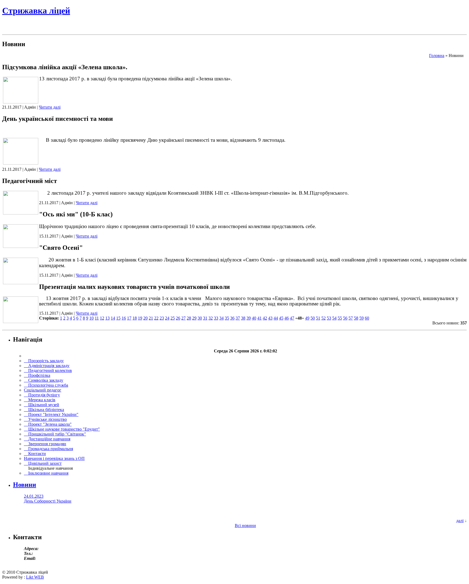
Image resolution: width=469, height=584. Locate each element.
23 (162, 318)
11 (97, 318)
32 (210, 318)
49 (307, 318)
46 (286, 318)
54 (334, 318)
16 (124, 318)
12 (102, 318)
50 (312, 318)
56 (345, 318)
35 (227, 318)
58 (356, 318)
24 (167, 318)
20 (145, 318)
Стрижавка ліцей (36, 10)
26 (178, 318)
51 (318, 318)
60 (367, 318)
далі (460, 520)
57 (350, 318)
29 (194, 318)
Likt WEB (35, 577)
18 (134, 318)
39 (248, 318)
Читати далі (50, 107)
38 (243, 318)
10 (91, 318)
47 (292, 318)
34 (221, 318)
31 (205, 318)
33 (216, 318)
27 (183, 318)
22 (156, 318)
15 (118, 318)
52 (323, 318)
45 (281, 318)
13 (107, 318)
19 (140, 318)
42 (265, 318)
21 (151, 318)
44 (276, 318)
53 (329, 318)
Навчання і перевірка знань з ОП (54, 458)
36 (232, 318)
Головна (436, 55)
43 (270, 318)
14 (113, 318)
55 (340, 318)
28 (189, 318)
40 (254, 318)
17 (129, 318)
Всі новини (245, 525)
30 (200, 318)
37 (238, 318)
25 (172, 318)
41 (259, 318)
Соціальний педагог (42, 390)
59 (361, 318)
